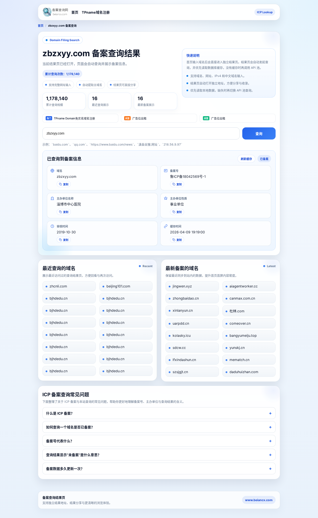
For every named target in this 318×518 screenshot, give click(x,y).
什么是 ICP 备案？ (60, 413)
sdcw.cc (179, 347)
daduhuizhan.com (244, 372)
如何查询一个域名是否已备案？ (70, 427)
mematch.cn (239, 360)
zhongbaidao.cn (186, 298)
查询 (258, 134)
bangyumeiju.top (243, 335)
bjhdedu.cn (58, 298)
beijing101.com (118, 286)
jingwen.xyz (182, 286)
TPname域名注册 (96, 12)
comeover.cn (240, 323)
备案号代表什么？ (60, 441)
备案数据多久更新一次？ (65, 469)
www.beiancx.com (259, 500)
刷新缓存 (246, 158)
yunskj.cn (237, 347)
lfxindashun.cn (184, 360)
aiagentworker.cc (244, 286)
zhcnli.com (58, 286)
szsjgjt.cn (180, 372)
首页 (74, 12)
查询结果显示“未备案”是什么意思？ (73, 455)
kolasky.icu (182, 335)
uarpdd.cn (181, 323)
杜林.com (237, 311)
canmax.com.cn (242, 298)
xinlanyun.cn (183, 310)
